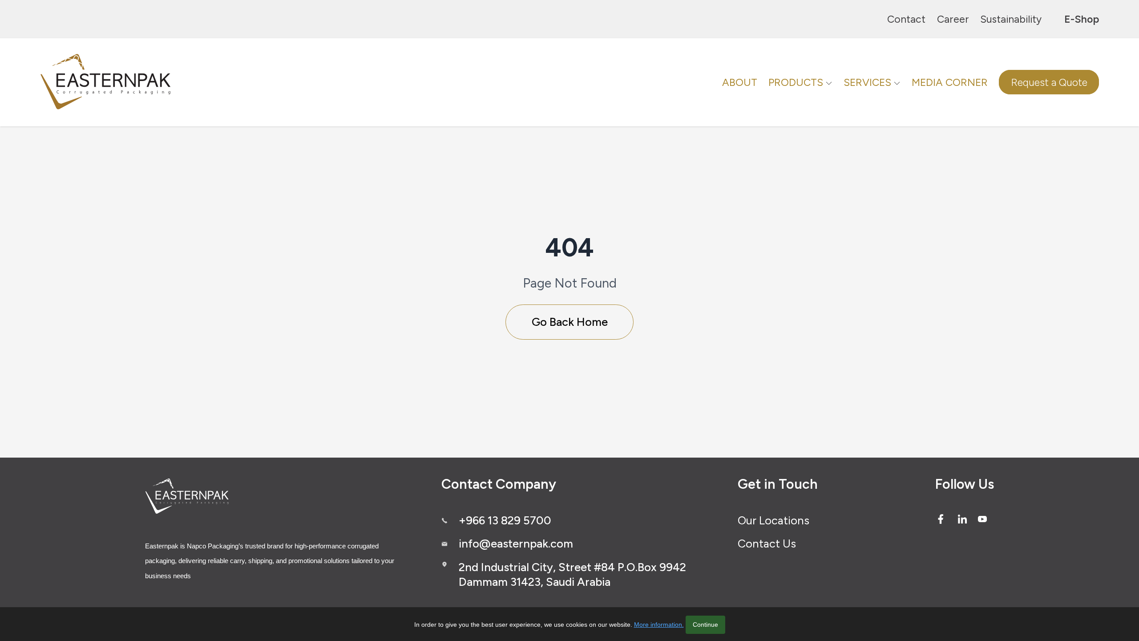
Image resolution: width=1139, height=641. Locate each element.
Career (953, 19)
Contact (906, 19)
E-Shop (1081, 19)
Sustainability (1011, 19)
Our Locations (773, 520)
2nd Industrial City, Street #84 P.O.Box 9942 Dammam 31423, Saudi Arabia (572, 574)
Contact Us (767, 543)
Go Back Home (570, 322)
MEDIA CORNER (950, 82)
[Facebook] (940, 519)
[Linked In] (962, 519)
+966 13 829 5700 (505, 520)
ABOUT (739, 82)
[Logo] (107, 82)
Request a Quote (1049, 82)
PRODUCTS (795, 82)
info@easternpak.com (516, 543)
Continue (705, 624)
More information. (659, 624)
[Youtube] (982, 519)
